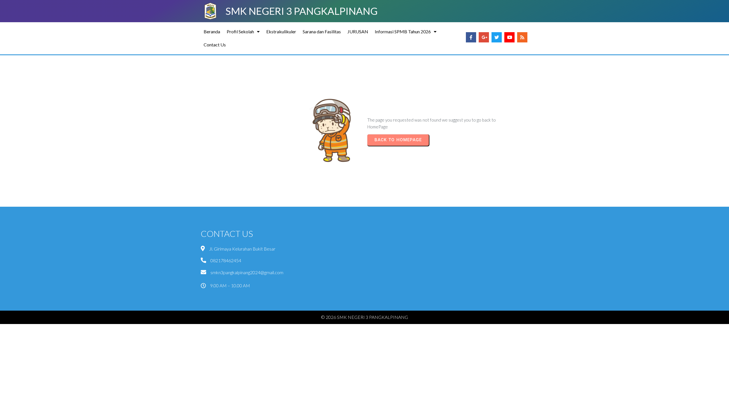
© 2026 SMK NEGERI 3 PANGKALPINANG (364, 317)
